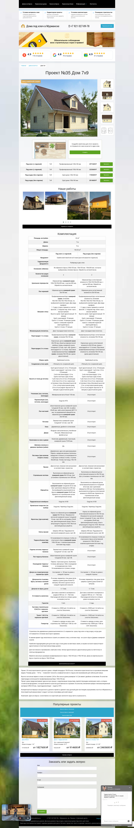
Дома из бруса (27, 4)
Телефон (39, 772)
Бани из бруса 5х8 (67, 715)
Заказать (106, 164)
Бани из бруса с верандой (67, 712)
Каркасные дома (41, 4)
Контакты (93, 4)
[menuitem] (27, 4)
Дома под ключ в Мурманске (42, 26)
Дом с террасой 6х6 (60, 740)
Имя (38, 765)
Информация (80, 4)
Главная (23, 65)
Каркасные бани (67, 4)
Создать (85, 152)
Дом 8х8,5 (25, 740)
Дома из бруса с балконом (67, 709)
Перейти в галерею (67, 226)
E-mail (39, 780)
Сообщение (40, 787)
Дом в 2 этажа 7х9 (92, 740)
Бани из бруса (54, 4)
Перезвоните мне (107, 26)
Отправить (42, 811)
